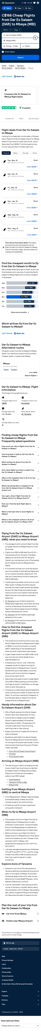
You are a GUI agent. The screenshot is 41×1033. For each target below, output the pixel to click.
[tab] (7, 8)
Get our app (10, 943)
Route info (10, 119)
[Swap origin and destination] (35, 38)
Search (20, 57)
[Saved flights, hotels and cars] (34, 3)
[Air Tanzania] (7, 76)
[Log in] (38, 3)
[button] (7, 30)
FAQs (21, 119)
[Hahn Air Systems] (19, 76)
